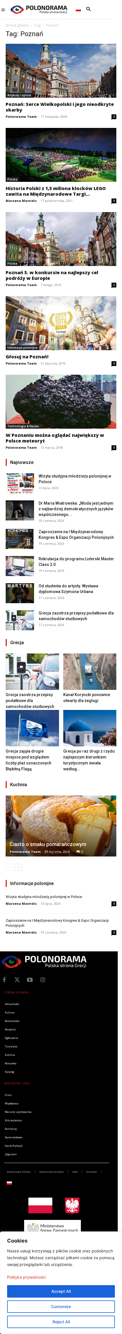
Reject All (61, 1321)
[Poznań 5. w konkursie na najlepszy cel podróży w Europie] (61, 239)
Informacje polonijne (22, 348)
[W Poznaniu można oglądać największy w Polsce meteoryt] (61, 402)
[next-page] (18, 867)
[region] (61, 1282)
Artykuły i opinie (19, 95)
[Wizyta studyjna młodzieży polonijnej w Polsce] (20, 483)
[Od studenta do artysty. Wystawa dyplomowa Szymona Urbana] (20, 593)
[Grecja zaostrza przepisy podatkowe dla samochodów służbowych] (20, 620)
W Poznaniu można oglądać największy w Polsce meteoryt (55, 438)
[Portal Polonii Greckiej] (38, 9)
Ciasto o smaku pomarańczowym (48, 844)
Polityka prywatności (26, 1277)
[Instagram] (42, 980)
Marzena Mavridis (21, 201)
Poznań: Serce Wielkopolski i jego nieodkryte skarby (60, 107)
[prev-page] (9, 867)
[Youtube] (30, 980)
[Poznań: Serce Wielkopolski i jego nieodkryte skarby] (61, 71)
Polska (12, 179)
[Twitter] (17, 980)
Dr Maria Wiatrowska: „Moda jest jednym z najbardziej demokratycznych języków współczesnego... (76, 509)
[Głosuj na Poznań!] (61, 323)
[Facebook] (4, 980)
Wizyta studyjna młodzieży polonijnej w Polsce (44, 897)
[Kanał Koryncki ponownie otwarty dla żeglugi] (90, 671)
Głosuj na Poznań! (27, 357)
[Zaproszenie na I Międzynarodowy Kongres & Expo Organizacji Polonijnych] (20, 539)
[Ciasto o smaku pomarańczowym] (61, 825)
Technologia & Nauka (23, 426)
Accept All (61, 1291)
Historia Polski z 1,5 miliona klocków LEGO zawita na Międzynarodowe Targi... (56, 191)
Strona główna (17, 25)
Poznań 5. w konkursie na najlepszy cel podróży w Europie (52, 275)
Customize (61, 1306)
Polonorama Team (21, 116)
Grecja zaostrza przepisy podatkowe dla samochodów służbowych (30, 700)
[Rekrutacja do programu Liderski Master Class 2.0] (20, 566)
